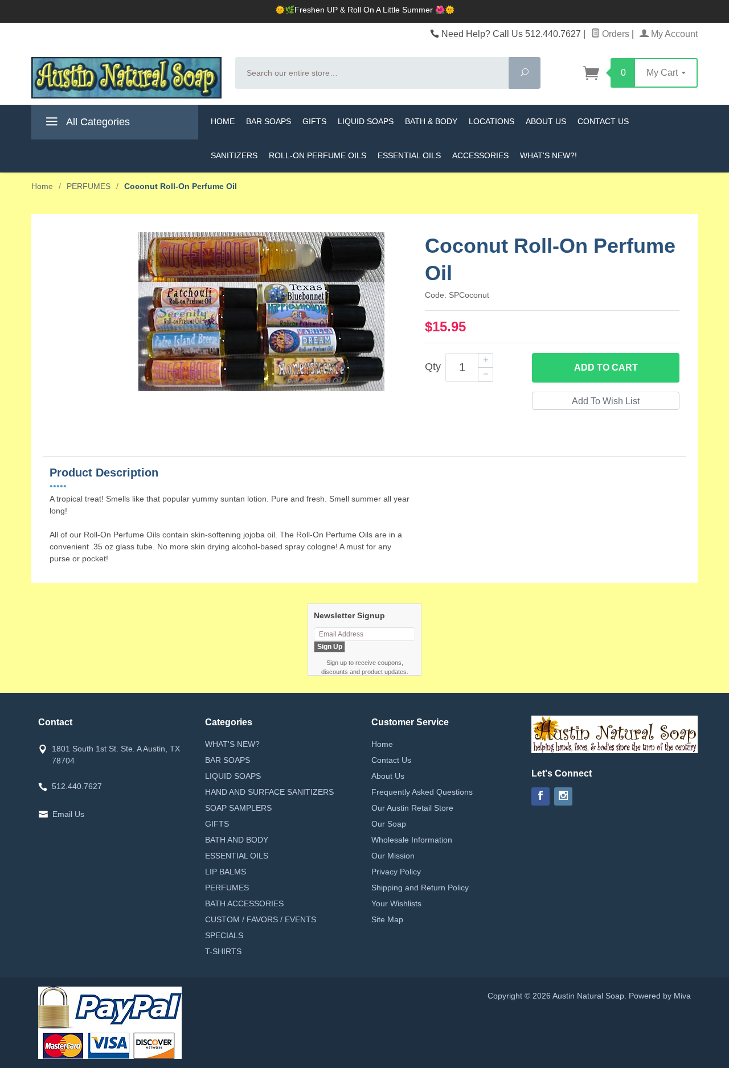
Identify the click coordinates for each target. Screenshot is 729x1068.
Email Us (68, 814)
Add (606, 367)
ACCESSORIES (480, 155)
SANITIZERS (234, 155)
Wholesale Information (411, 839)
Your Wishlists (396, 903)
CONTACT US (603, 121)
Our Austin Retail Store (412, 807)
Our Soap (388, 823)
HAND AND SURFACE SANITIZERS (269, 791)
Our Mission (393, 855)
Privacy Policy (396, 871)
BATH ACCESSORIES (244, 903)
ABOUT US (546, 121)
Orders (614, 34)
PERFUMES (227, 887)
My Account (673, 34)
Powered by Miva (660, 995)
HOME (223, 121)
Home (42, 186)
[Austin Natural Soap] (126, 77)
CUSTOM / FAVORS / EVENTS (260, 919)
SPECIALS (224, 935)
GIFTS (314, 121)
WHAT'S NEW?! (548, 155)
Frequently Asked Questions (422, 791)
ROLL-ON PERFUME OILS (317, 155)
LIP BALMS (225, 871)
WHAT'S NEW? (232, 744)
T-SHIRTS (223, 951)
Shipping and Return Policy (420, 887)
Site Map (387, 919)
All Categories (97, 122)
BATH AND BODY (236, 839)
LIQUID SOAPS (366, 121)
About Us (387, 776)
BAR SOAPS (268, 121)
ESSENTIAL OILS (409, 155)
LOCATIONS (491, 121)
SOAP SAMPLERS (238, 807)
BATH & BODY (431, 121)
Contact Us (391, 760)
